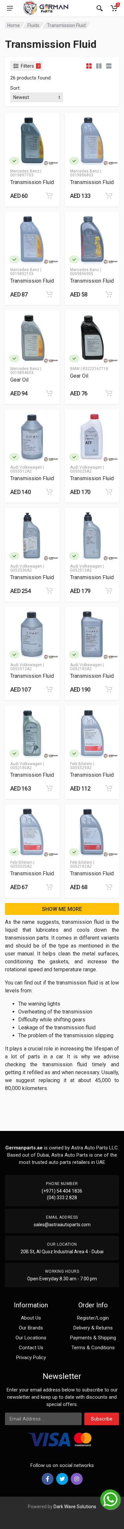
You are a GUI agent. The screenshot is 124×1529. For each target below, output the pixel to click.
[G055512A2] (14, 457)
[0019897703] (14, 161)
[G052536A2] (14, 556)
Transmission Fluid (66, 25)
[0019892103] (14, 259)
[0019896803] (74, 161)
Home (13, 25)
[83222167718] (74, 358)
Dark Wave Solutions (75, 1506)
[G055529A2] (74, 753)
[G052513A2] (74, 556)
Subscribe (101, 1419)
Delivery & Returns (93, 1328)
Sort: (15, 88)
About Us (31, 1318)
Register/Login (93, 1318)
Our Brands (31, 1328)
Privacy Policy (31, 1357)
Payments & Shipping (93, 1338)
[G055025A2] (74, 457)
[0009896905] (74, 259)
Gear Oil (19, 380)
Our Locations (31, 1338)
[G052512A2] (14, 654)
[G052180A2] (14, 753)
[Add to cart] (49, 196)
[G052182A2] (74, 654)
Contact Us (31, 1348)
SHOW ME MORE (62, 909)
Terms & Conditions (93, 1348)
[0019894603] (14, 358)
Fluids (33, 25)
